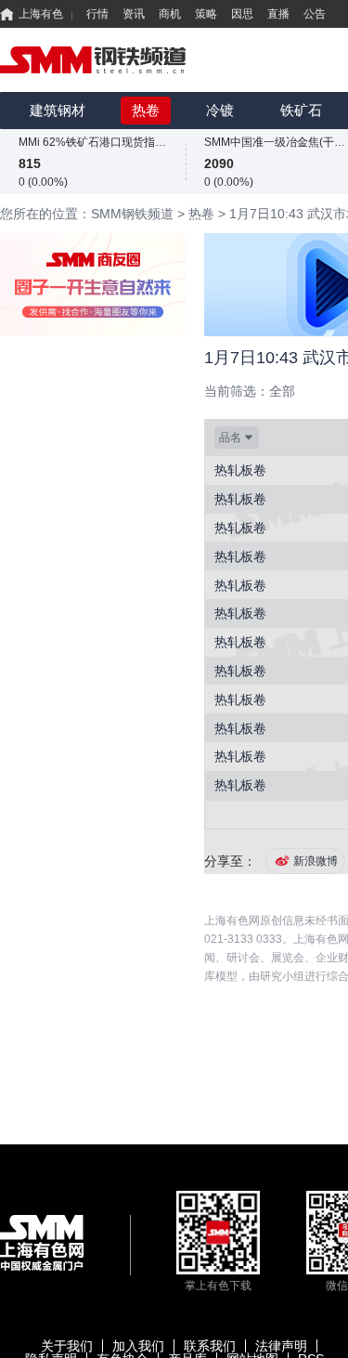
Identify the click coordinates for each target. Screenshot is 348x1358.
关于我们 (67, 1345)
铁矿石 (301, 110)
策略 (206, 13)
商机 (170, 13)
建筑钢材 (57, 110)
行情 (97, 13)
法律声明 (281, 1345)
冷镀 (220, 110)
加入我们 (138, 1345)
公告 (314, 13)
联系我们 (210, 1345)
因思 (242, 13)
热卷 (146, 110)
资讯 (133, 13)
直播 (278, 13)
